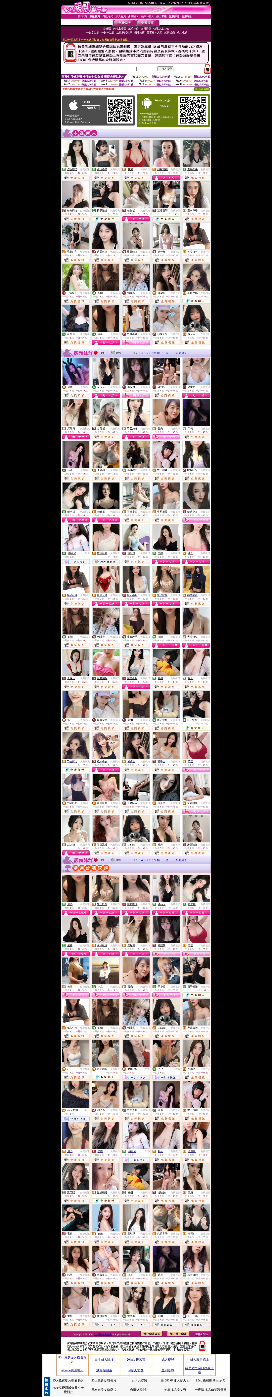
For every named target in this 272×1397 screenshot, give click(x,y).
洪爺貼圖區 (104, 1370)
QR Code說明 (202, 89)
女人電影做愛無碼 (103, 1334)
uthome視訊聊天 (72, 1370)
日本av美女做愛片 (103, 1389)
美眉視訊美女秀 (175, 1389)
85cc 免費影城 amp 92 (211, 1380)
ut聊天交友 (136, 1370)
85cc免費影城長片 (103, 1380)
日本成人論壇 (104, 1359)
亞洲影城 (167, 1370)
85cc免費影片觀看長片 (68, 1380)
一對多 (86, 553)
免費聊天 (115, 210)
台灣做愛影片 (139, 1389)
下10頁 (174, 352)
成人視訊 (167, 1359)
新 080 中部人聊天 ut (175, 1380)
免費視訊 (85, 169)
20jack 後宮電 (136, 1359)
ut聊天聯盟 (139, 1380)
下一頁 (165, 352)
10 (158, 352)
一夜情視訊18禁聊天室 (211, 1389)
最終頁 (183, 352)
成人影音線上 (199, 1359)
